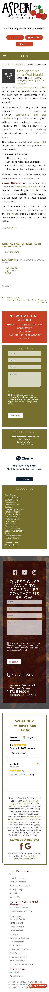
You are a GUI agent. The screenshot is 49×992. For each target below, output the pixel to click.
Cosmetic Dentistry (13, 497)
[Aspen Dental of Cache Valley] (24, 11)
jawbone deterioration (26, 186)
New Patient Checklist (19, 907)
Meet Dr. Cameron (17, 878)
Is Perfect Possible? (12, 298)
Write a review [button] (19, 753)
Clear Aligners (11, 495)
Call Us (16, 37)
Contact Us (14, 897)
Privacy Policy (29, 856)
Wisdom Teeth (11, 545)
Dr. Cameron (29, 801)
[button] (28, 737)
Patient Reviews (16, 976)
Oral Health (10, 524)
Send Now (15, 415)
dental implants (15, 819)
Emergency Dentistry (19, 938)
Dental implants (12, 505)
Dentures (9, 507)
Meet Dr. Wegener (17, 882)
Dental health (34, 78)
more (23, 822)
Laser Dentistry (12, 521)
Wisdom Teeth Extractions (21, 964)
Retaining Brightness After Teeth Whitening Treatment (27, 301)
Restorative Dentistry (19, 949)
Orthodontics (11, 526)
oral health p (14, 214)
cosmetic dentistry (32, 817)
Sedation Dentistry (13, 535)
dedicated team (15, 806)
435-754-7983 (9, 228)
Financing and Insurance (20, 911)
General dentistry (12, 514)
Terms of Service (21, 859)
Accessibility (15, 893)
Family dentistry (12, 512)
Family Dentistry (17, 942)
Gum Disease (11, 516)
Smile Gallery (15, 972)
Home (12, 874)
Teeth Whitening (17, 960)
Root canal (9, 533)
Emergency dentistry (26, 80)
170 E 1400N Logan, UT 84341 (23, 693)
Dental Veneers (16, 930)
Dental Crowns (11, 500)
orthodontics (29, 819)
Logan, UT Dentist (9, 64)
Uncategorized (11, 543)
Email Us (35, 37)
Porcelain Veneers (13, 528)
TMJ (6, 540)
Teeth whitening (12, 538)
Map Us (25, 44)
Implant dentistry (13, 519)
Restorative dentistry (14, 531)
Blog (22, 64)
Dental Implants (16, 927)
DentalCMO (24, 985)
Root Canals (14, 953)
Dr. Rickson (24, 803)
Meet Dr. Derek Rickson (20, 885)
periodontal (40, 142)
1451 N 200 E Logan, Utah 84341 (11, 270)
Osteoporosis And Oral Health (31, 73)
